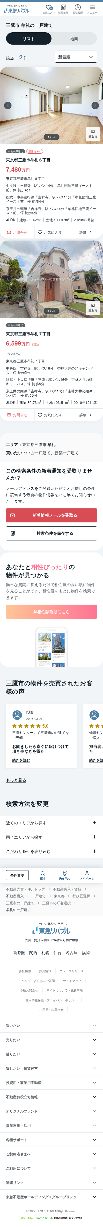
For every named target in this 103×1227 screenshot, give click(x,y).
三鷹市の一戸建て (20, 903)
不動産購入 (15, 896)
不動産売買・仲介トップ (25, 889)
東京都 (59, 896)
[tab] (29, 38)
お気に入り (54, 232)
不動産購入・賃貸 (67, 889)
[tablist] (51, 38)
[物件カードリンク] (51, 146)
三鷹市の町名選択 (56, 903)
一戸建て (39, 896)
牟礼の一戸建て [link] (18, 909)
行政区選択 (81, 896)
